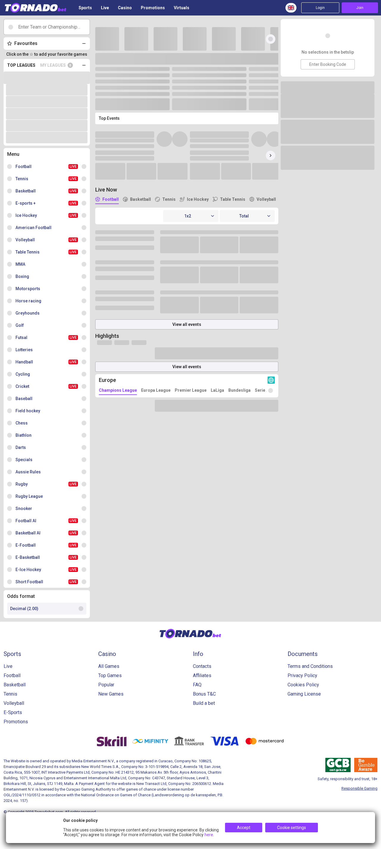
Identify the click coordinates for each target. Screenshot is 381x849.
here (208, 834)
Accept (243, 827)
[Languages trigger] (290, 8)
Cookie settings (291, 827)
